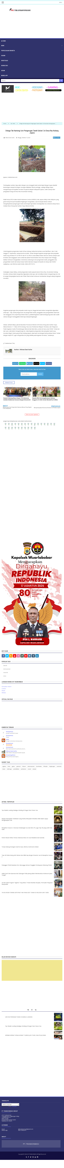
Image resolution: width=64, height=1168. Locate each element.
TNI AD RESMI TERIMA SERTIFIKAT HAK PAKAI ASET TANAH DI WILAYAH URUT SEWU (25, 892)
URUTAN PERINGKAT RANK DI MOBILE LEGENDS (18, 1017)
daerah (5, 665)
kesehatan (39, 766)
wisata (34, 769)
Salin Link (16, 363)
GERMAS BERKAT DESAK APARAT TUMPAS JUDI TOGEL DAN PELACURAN (25, 1035)
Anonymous (9, 731)
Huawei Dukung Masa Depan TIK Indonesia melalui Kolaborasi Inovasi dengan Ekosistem (17, 399)
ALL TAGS (57, 137)
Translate (14, 1106)
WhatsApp (22, 363)
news (4, 676)
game (13, 766)
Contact (4, 688)
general (18, 766)
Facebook (49, 363)
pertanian (23, 769)
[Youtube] (35, 1157)
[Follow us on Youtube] (14, 655)
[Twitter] (30, 1157)
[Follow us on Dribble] (18, 655)
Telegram (30, 363)
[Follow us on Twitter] (7, 655)
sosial (29, 769)
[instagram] (37, 1157)
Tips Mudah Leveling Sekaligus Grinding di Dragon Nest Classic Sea (20, 810)
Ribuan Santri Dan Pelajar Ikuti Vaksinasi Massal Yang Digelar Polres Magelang (17, 408)
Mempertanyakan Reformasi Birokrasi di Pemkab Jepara (47, 407)
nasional (5, 672)
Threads (37, 363)
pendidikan (16, 769)
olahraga (9, 769)
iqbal (7, 739)
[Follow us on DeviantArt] (22, 655)
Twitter (43, 363)
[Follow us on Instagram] (29, 655)
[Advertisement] (32, 24)
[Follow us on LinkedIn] (37, 655)
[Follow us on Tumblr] (33, 655)
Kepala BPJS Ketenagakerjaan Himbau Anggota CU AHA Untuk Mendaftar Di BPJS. (45, 399)
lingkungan (52, 766)
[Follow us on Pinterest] (26, 655)
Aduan (3, 690)
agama (4, 766)
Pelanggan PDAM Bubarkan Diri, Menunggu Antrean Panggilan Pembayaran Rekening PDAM (27, 865)
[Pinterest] (33, 1157)
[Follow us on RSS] (10, 655)
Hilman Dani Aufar (11, 751)
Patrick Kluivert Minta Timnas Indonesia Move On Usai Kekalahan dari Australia (23, 837)
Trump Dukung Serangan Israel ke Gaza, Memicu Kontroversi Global (20, 847)
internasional (6, 669)
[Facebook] (28, 1157)
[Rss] (26, 1157)
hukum (24, 766)
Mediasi (4, 692)
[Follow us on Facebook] (3, 655)
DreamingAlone (10, 755)
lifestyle (46, 766)
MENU (60, 2)
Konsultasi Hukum (6, 686)
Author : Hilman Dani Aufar (23, 349)
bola (9, 766)
